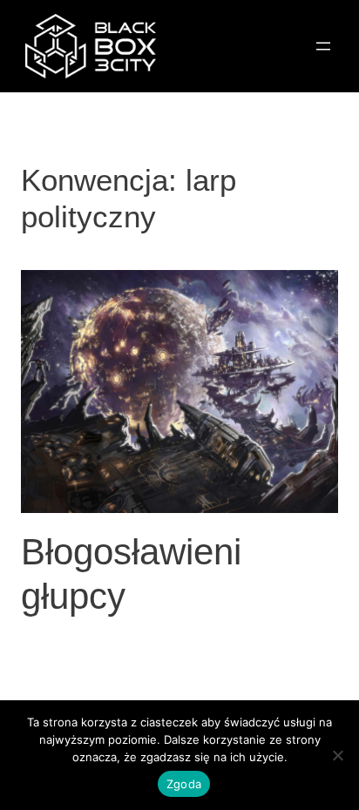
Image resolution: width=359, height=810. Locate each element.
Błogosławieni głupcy (131, 573)
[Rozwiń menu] (323, 46)
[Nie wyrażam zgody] (337, 755)
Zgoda (183, 784)
